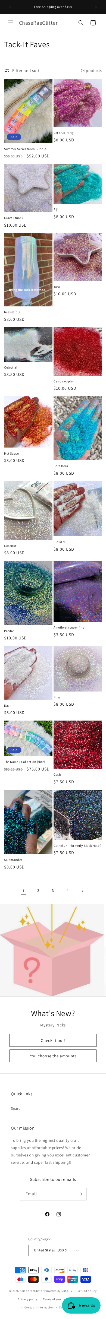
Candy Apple (63, 381)
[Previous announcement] (10, 7)
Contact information (39, 1307)
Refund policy (87, 1291)
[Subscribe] (80, 1194)
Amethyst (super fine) (70, 627)
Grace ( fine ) (13, 218)
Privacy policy (28, 1299)
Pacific (9, 631)
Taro (57, 287)
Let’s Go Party (64, 133)
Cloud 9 (59, 542)
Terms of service (54, 1299)
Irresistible (12, 312)
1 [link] (24, 890)
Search (17, 1108)
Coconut (10, 546)
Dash (7, 705)
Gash (57, 774)
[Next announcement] (96, 7)
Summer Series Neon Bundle (25, 149)
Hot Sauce (11, 453)
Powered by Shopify (58, 1291)
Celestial (10, 367)
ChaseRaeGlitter (32, 1291)
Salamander (13, 860)
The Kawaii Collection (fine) (24, 762)
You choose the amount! (53, 1055)
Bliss (57, 697)
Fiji (56, 209)
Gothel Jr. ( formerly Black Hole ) (77, 846)
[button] (11, 23)
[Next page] (82, 891)
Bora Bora (61, 466)
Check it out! (53, 1040)
